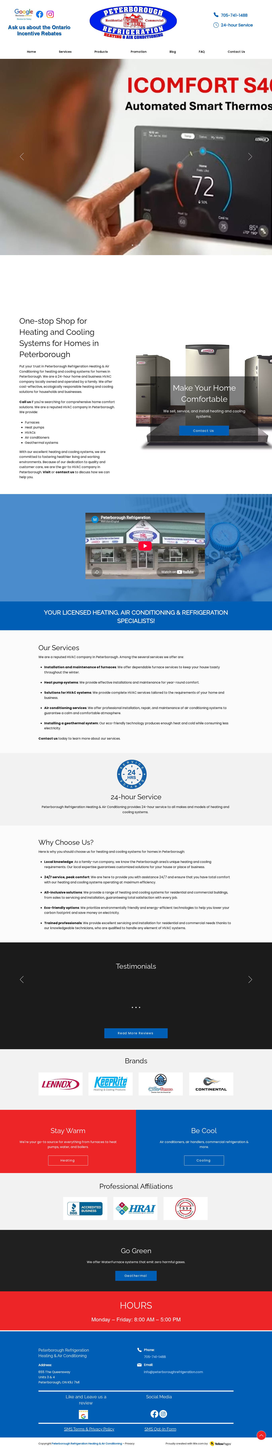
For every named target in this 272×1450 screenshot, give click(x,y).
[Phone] (216, 14)
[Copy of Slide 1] (136, 1007)
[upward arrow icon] (261, 1435)
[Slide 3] (136, 245)
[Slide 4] (139, 245)
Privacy (129, 1443)
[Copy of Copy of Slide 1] (132, 245)
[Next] (250, 157)
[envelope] (216, 25)
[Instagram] (50, 14)
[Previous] (22, 157)
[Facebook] (39, 14)
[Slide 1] (132, 1007)
